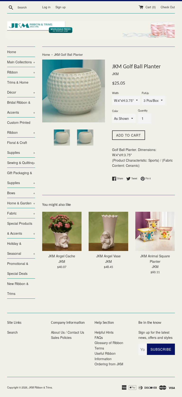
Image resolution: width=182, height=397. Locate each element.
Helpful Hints (104, 332)
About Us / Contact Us (67, 332)
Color (115, 111)
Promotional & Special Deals (17, 268)
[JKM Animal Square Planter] (155, 231)
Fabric (21, 213)
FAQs (99, 337)
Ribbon (21, 72)
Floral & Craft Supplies (21, 147)
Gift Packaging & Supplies (21, 177)
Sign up (60, 7)
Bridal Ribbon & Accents (21, 107)
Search (12, 332)
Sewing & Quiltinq (21, 162)
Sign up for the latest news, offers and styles (155, 335)
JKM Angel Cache (61, 256)
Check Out (168, 7)
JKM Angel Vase (108, 256)
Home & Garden (21, 203)
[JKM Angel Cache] (62, 231)
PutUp (145, 93)
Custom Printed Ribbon (21, 127)
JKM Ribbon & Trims (40, 387)
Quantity (143, 110)
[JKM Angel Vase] (108, 231)
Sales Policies (61, 337)
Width (115, 93)
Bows (21, 192)
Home (11, 51)
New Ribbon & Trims (17, 288)
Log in (46, 7)
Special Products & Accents (21, 228)
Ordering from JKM (109, 364)
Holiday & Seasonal (21, 248)
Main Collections (21, 62)
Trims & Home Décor (21, 87)
